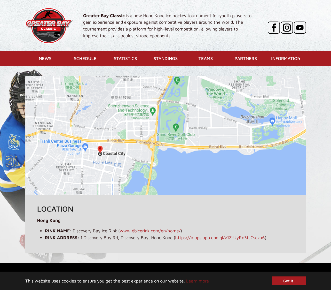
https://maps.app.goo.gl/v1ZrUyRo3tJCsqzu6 (220, 237)
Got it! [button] (289, 281)
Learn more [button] (197, 280)
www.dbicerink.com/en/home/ (150, 230)
